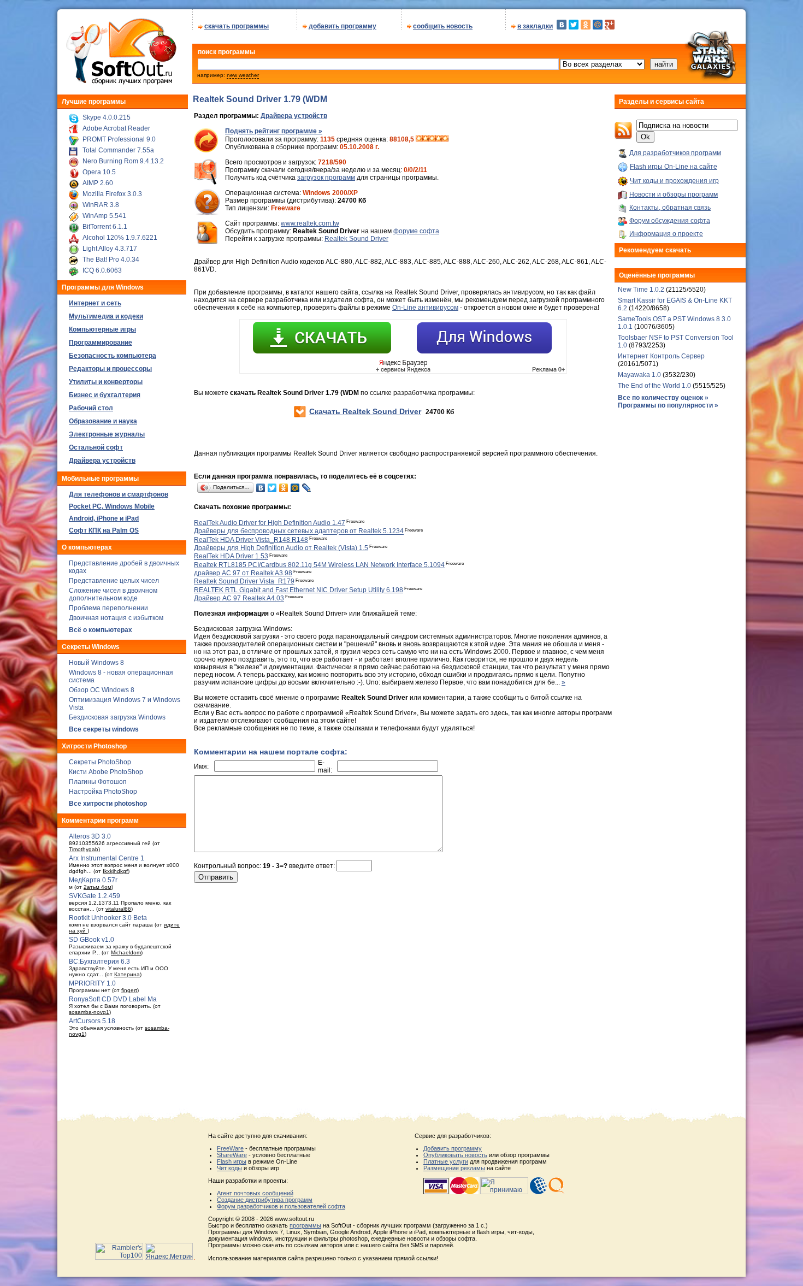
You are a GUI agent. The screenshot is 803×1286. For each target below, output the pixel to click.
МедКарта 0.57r (93, 880)
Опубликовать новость (455, 1155)
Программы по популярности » (668, 405)
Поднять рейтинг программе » (273, 131)
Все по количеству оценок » (663, 398)
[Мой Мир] (598, 25)
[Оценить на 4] (438, 139)
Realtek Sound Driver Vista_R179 (244, 582)
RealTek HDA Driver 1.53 (231, 557)
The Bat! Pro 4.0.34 (110, 259)
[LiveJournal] (306, 488)
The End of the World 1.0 (654, 386)
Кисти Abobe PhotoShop (106, 772)
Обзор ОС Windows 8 (101, 690)
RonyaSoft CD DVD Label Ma (113, 999)
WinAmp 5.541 (104, 216)
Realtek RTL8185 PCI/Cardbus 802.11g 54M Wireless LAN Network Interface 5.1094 (319, 565)
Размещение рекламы (454, 1168)
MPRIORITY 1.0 (92, 983)
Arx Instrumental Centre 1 (106, 858)
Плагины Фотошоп (98, 782)
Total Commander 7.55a (118, 150)
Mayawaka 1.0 (640, 375)
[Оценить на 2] (425, 139)
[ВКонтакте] (561, 25)
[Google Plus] (610, 25)
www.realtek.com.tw (310, 223)
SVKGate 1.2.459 (94, 896)
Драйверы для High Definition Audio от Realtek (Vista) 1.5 (281, 548)
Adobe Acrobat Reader (116, 128)
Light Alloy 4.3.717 (109, 248)
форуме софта (416, 231)
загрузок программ (326, 177)
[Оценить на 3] (432, 139)
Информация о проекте (666, 234)
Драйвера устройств (294, 116)
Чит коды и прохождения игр (674, 181)
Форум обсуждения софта (669, 221)
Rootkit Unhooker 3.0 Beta (108, 918)
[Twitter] (573, 25)
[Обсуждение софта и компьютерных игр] (715, 81)
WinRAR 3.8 (100, 205)
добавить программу (342, 26)
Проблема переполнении (108, 608)
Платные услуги (445, 1161)
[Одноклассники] (586, 25)
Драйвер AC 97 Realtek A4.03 (239, 598)
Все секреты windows (104, 729)
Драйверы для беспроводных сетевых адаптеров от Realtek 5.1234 (299, 531)
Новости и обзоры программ (673, 194)
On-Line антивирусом (425, 307)
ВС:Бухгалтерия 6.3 (99, 961)
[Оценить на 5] (445, 139)
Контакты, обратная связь (670, 207)
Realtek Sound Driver (356, 239)
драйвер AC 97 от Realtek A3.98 (243, 573)
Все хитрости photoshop (108, 803)
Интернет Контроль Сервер (661, 356)
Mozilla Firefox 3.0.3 (112, 194)
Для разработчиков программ (675, 153)
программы (305, 1225)
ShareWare (232, 1155)
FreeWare (230, 1148)
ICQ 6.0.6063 (102, 270)
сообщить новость (443, 26)
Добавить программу (452, 1148)
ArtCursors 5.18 (92, 1021)
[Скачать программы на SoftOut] (119, 85)
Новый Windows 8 (96, 662)
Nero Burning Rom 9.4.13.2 (123, 161)
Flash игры (231, 1161)
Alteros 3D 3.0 (90, 836)
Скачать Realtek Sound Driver (365, 411)
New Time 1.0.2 (641, 289)
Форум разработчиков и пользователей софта (281, 1206)
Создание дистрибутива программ (264, 1199)
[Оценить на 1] (419, 139)
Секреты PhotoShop (100, 762)
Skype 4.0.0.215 (106, 117)
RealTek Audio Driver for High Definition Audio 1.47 (269, 523)
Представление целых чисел (114, 581)
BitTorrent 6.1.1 (104, 227)
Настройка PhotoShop (103, 791)
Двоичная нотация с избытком (116, 618)
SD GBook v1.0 (91, 939)
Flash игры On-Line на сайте (673, 166)
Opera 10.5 (99, 172)
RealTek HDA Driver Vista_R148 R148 (251, 540)
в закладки (535, 26)
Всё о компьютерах (100, 630)
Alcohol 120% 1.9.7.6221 (119, 237)
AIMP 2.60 (97, 183)
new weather (243, 75)
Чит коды (229, 1168)
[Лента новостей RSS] (623, 137)
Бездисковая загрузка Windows (117, 717)
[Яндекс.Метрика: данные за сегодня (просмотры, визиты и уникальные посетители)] (169, 1251)
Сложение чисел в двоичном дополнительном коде (113, 594)
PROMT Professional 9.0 (119, 139)
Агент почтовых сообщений (255, 1193)
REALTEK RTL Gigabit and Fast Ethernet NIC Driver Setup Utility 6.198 (298, 590)
